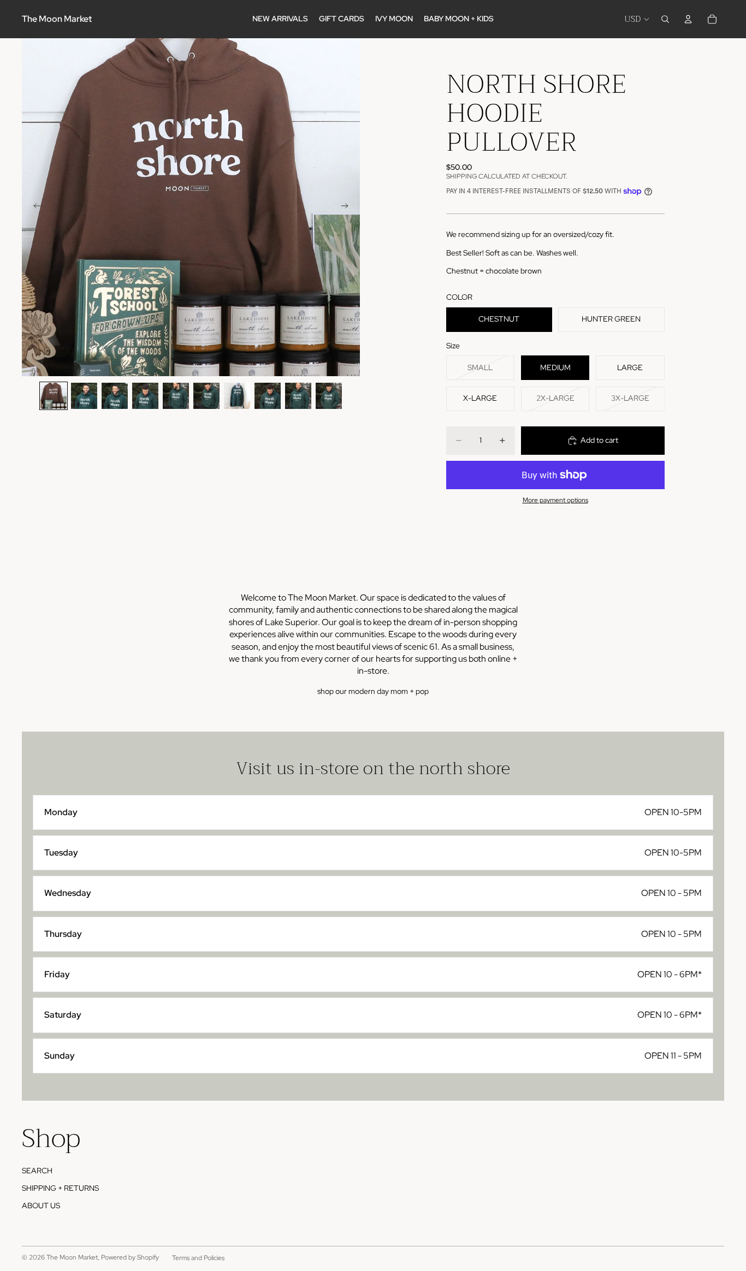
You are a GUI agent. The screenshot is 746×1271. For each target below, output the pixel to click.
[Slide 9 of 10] (298, 396)
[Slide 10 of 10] (329, 396)
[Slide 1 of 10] (53, 396)
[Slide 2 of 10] (84, 396)
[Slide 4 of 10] (145, 396)
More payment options (555, 500)
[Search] (665, 19)
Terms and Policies (198, 1258)
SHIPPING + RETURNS (60, 1188)
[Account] (688, 19)
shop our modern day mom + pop (373, 691)
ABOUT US (41, 1205)
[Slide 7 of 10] (237, 396)
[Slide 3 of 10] (115, 396)
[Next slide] (348, 207)
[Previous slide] (34, 207)
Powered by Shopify (130, 1257)
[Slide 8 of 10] (267, 396)
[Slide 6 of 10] (206, 396)
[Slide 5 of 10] (176, 396)
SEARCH (37, 1170)
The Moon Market (72, 1257)
